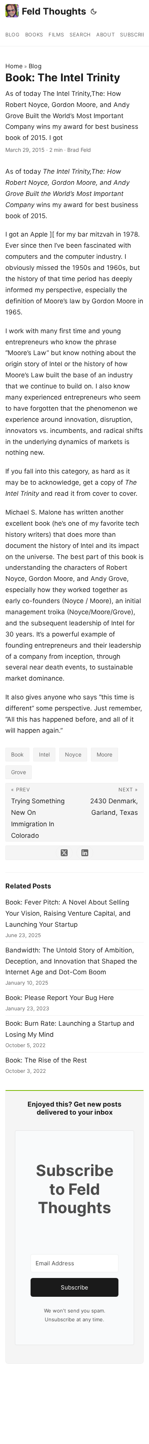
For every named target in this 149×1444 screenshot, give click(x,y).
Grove (18, 772)
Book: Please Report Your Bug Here (59, 998)
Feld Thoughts (54, 11)
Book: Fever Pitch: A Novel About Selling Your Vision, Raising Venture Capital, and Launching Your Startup (68, 913)
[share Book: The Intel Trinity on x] (64, 853)
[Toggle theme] (93, 11)
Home (14, 66)
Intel (44, 754)
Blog (35, 66)
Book (17, 754)
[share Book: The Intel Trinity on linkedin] (84, 853)
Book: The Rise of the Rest (46, 1060)
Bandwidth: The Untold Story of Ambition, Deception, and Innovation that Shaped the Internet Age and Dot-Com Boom (71, 961)
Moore (104, 754)
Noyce (73, 754)
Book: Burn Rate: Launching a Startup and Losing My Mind (69, 1029)
